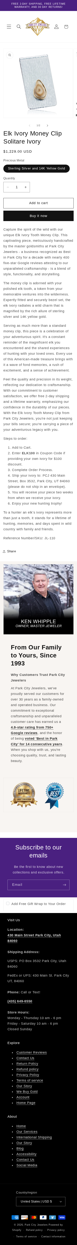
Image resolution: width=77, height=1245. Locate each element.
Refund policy (27, 1069)
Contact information (53, 1236)
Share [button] (11, 551)
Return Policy (27, 1063)
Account (23, 1097)
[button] (9, 27)
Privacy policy (56, 1230)
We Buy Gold (27, 1091)
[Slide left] (29, 125)
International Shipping (34, 1137)
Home (21, 1126)
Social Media (26, 1165)
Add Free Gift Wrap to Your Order (38, 904)
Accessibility (26, 1154)
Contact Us (25, 1058)
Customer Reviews (31, 1052)
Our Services (27, 1132)
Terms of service (29, 1080)
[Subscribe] (64, 885)
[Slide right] (47, 125)
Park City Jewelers (36, 1224)
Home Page (25, 1103)
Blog (20, 1148)
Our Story (24, 1086)
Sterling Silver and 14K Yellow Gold (36, 168)
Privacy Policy (27, 1075)
